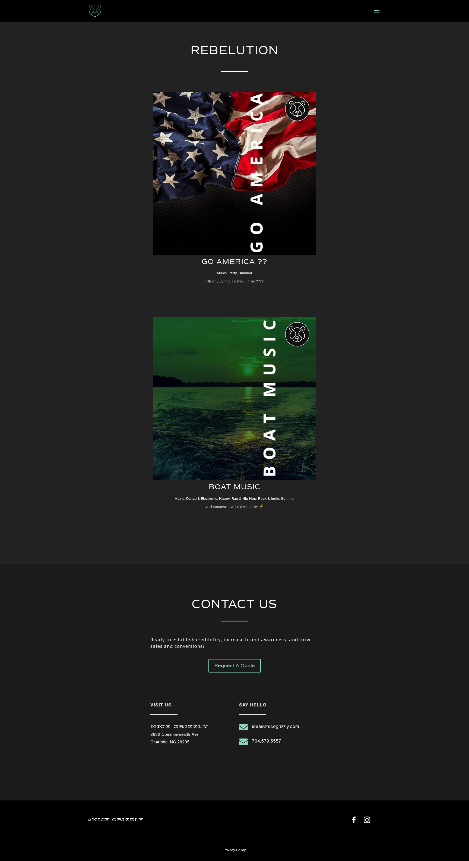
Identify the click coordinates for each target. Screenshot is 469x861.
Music (222, 273)
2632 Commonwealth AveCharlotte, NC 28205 (179, 734)
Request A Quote (234, 665)
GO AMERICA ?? (234, 261)
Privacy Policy (234, 850)
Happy (224, 498)
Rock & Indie (268, 498)
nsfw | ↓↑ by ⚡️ (250, 506)
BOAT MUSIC (234, 486)
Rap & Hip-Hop (244, 498)
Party (233, 273)
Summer (245, 273)
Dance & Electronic (201, 498)
